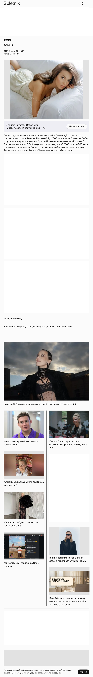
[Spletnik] (12, 3)
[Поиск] (82, 3)
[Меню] (87, 3)
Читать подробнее (53, 673)
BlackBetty (16, 318)
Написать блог (77, 126)
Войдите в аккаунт (18, 326)
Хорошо (83, 672)
